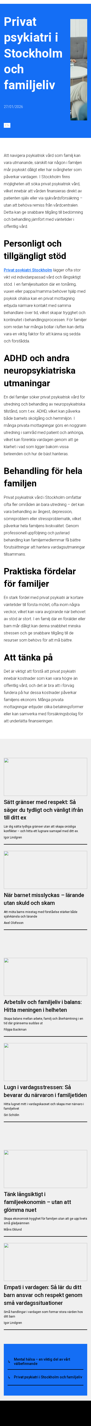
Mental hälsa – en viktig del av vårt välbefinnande (42, 1361)
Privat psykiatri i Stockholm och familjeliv (48, 1377)
